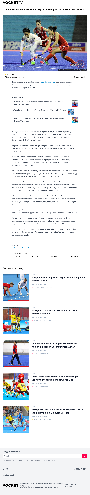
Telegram (22, 460)
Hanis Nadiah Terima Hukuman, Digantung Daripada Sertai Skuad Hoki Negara (45, 9)
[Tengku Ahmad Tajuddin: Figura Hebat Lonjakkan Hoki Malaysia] (16, 287)
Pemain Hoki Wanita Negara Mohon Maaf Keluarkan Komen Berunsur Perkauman (54, 345)
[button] (84, 2)
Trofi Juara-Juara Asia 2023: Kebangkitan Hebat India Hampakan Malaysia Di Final (57, 411)
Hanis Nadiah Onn (47, 82)
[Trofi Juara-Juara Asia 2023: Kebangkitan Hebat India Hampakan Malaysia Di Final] (16, 419)
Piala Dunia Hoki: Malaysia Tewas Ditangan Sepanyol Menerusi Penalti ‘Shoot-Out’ (55, 378)
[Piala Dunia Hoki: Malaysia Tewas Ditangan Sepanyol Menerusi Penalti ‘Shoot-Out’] (16, 386)
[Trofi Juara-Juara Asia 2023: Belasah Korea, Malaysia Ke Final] (16, 320)
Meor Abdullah (80, 77)
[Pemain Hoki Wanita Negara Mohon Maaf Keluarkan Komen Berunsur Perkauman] (16, 353)
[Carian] (79, 2)
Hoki (13, 74)
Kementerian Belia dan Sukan (23, 248)
